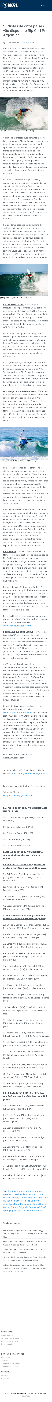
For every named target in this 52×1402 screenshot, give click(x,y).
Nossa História (7, 1335)
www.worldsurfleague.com (17, 625)
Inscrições (5, 1360)
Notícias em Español (9, 1366)
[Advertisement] (21, 1296)
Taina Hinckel (40, 1204)
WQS (39, 1207)
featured (29, 1191)
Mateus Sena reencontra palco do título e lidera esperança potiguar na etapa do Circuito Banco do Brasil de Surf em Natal (25, 1268)
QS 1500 (7, 1200)
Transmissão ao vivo (9, 1341)
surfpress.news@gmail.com (17, 795)
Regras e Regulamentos (10, 1338)
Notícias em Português (10, 1363)
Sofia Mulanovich (23, 1204)
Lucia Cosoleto (11, 1197)
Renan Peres (19, 1200)
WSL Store (5, 1378)
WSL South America (32, 1210)
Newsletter (5, 1358)
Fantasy (4, 1375)
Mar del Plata (26, 1197)
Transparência (7, 1344)
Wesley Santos (10, 1207)
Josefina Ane (20, 1194)
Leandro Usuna (35, 1194)
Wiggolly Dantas (27, 1207)
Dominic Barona (16, 1191)
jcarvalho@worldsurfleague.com (30, 773)
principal (29, 42)
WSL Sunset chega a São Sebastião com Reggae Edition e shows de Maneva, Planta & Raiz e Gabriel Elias (25, 1233)
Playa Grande (41, 1197)
